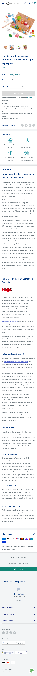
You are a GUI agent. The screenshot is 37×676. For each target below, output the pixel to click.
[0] (33, 3)
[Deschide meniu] (3, 3)
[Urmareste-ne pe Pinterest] (10, 632)
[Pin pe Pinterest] (26, 125)
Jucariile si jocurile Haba (10, 321)
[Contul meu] (29, 3)
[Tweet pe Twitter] (30, 125)
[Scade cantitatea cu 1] (12, 86)
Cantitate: (5, 86)
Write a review (19, 569)
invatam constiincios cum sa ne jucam (16, 361)
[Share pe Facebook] (22, 125)
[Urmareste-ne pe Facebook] (3, 632)
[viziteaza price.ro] (13, 642)
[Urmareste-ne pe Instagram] (7, 632)
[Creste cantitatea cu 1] (22, 86)
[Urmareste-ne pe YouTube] (14, 632)
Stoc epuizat (18, 93)
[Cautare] (25, 3)
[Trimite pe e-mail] (33, 125)
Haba (4, 68)
